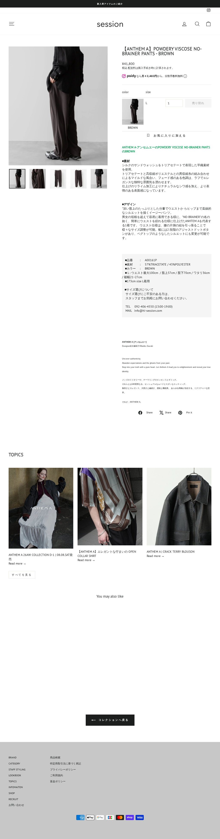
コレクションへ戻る (113, 719)
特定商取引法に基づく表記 (65, 763)
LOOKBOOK (15, 775)
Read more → (17, 563)
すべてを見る (22, 574)
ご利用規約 (56, 775)
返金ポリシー (58, 781)
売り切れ (198, 103)
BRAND (13, 757)
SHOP (12, 793)
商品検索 (55, 757)
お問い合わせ (16, 805)
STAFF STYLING (17, 769)
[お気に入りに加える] (50, 614)
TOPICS (13, 781)
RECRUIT (13, 799)
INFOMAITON (16, 787)
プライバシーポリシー (63, 769)
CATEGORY (14, 763)
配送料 (132, 67)
